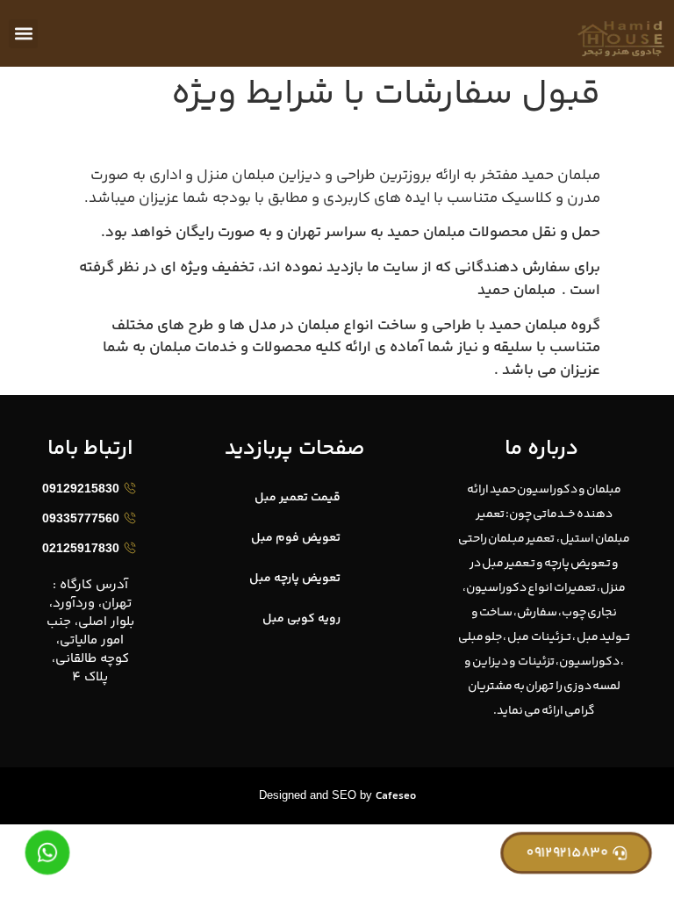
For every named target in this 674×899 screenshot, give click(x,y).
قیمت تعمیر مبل (298, 497)
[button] (23, 33)
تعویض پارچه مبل (295, 578)
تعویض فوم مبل (296, 538)
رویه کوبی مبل (301, 619)
